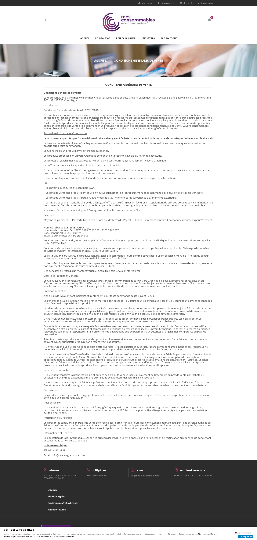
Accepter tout (247, 536)
